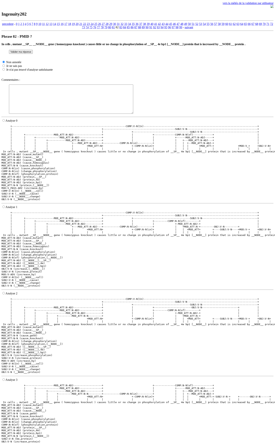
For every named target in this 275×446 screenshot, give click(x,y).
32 (121, 23)
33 (125, 23)
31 (118, 23)
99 (180, 27)
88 (139, 27)
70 (264, 23)
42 (159, 23)
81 (113, 27)
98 (176, 27)
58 (219, 23)
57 (215, 23)
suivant (189, 27)
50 (189, 23)
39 (148, 23)
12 (47, 23)
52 (196, 23)
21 (80, 23)
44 (166, 23)
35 (133, 23)
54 (204, 23)
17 (65, 23)
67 (252, 23)
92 (154, 27)
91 (150, 27)
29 (110, 23)
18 (69, 23)
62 (234, 23)
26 (99, 23)
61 (230, 23)
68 (256, 23)
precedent (7, 23)
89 (143, 27)
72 (271, 23)
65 (245, 23)
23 (88, 23)
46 (174, 23)
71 (267, 23)
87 (135, 27)
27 (103, 23)
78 (102, 27)
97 (173, 27)
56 (211, 23)
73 (83, 27)
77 (98, 27)
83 (120, 27)
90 (147, 27)
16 (62, 23)
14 (54, 23)
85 (128, 27)
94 (162, 27)
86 (132, 27)
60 (226, 23)
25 (95, 23)
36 (136, 23)
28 (107, 23)
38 (144, 23)
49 (185, 23)
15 (58, 23)
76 (94, 27)
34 (129, 23)
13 (50, 23)
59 (222, 23)
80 (109, 27)
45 (170, 23)
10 (39, 23)
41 (155, 23)
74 (87, 27)
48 (181, 23)
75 (90, 27)
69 (260, 23)
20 (77, 23)
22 (84, 23)
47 (178, 23)
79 (105, 27)
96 (169, 27)
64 (241, 23)
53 (200, 23)
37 (140, 23)
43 (163, 23)
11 (43, 23)
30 (114, 23)
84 (124, 27)
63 (237, 23)
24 (92, 23)
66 (249, 23)
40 (151, 23)
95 (165, 27)
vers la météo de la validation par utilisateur (248, 3)
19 (73, 23)
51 (193, 23)
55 (208, 23)
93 (158, 27)
